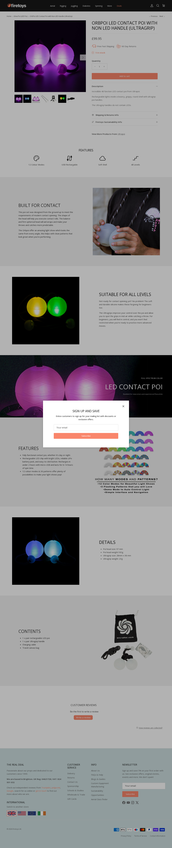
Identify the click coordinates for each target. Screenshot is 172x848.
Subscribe (86, 435)
